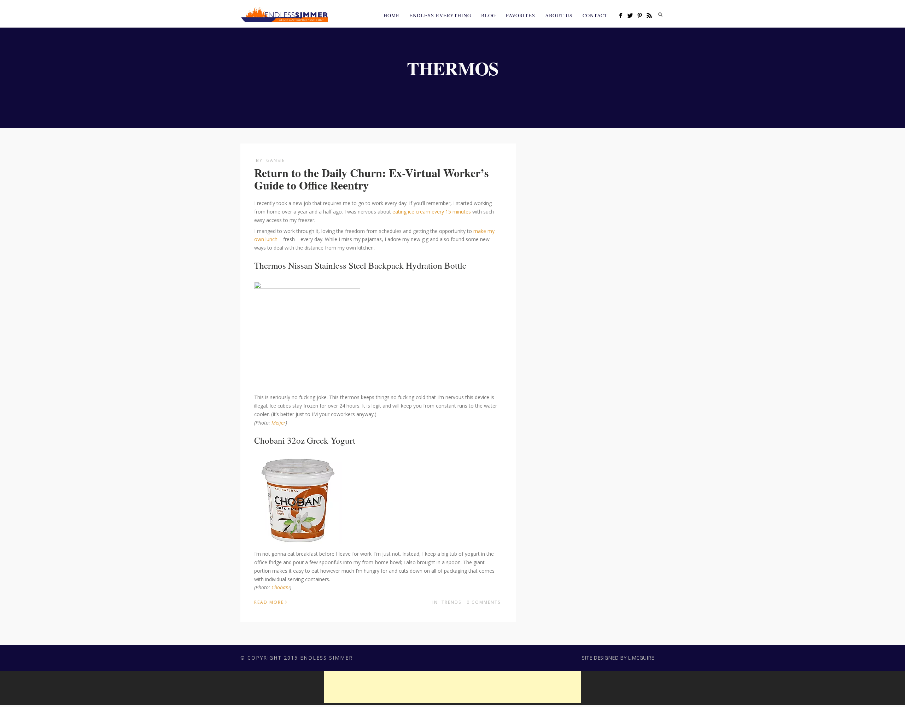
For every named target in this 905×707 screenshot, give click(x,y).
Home (391, 15)
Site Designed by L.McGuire (618, 657)
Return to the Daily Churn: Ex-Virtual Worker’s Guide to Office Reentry (371, 178)
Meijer (279, 422)
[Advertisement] (452, 687)
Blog (488, 15)
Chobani (281, 587)
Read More (270, 602)
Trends (451, 602)
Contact (595, 15)
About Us (559, 15)
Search (660, 14)
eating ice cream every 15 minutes (431, 211)
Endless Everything (440, 15)
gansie (275, 160)
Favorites (520, 15)
